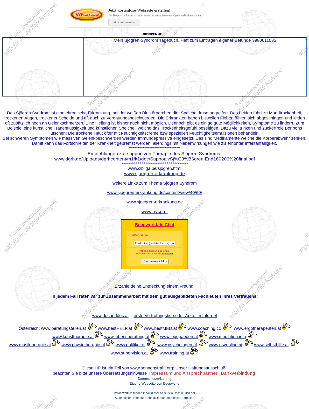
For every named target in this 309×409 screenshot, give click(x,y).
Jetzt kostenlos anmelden (124, 22)
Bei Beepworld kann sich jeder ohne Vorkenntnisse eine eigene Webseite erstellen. (155, 12)
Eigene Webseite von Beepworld (154, 383)
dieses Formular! (183, 398)
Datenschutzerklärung (154, 379)
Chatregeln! (167, 253)
